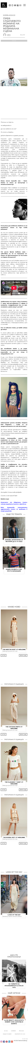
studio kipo (25, 1038)
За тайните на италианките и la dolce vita (14, 985)
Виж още (23, 655)
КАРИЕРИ (13, 1030)
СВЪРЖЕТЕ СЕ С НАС (20, 1034)
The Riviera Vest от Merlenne (14, 837)
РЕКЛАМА (21, 1030)
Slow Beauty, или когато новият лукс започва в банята (14, 1021)
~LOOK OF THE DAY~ (14, 915)
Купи (3, 655)
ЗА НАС (6, 1030)
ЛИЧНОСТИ (12, 15)
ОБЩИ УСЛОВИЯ (7, 1034)
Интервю (5, 15)
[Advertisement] (14, 102)
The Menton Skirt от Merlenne (14, 649)
